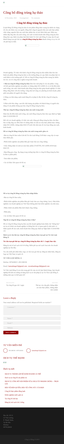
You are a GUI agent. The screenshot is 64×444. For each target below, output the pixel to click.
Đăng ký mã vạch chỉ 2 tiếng (14, 402)
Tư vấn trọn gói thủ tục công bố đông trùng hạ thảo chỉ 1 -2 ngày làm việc (29, 241)
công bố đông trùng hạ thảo (32, 39)
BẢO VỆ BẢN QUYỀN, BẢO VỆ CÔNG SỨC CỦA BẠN (24, 387)
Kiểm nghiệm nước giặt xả (14, 395)
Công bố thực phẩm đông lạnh (15, 391)
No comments (35, 18)
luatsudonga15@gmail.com (17, 266)
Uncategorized (24, 18)
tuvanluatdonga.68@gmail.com (39, 266)
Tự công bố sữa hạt (11, 398)
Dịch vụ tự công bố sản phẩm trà (16, 377)
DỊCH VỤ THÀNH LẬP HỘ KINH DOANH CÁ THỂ (23, 374)
